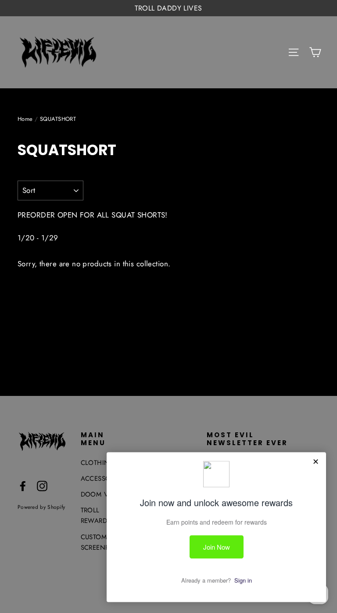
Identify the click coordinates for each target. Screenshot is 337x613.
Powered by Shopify (41, 507)
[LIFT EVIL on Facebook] (23, 485)
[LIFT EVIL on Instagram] (42, 485)
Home (25, 119)
